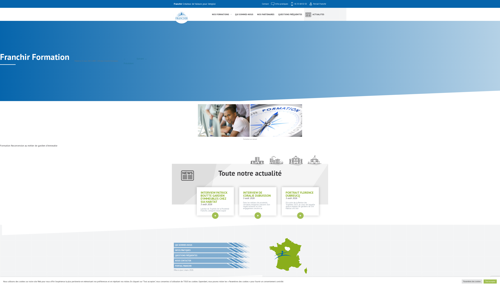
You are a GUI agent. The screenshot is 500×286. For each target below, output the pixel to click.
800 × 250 (96, 61)
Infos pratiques (281, 4)
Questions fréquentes (186, 255)
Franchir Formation (111, 61)
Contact (265, 4)
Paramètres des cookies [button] (472, 281)
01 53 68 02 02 (300, 4)
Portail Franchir (319, 4)
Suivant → (142, 58)
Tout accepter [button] (490, 281)
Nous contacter (183, 260)
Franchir (178, 3)
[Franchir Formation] (250, 120)
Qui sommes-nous (183, 245)
